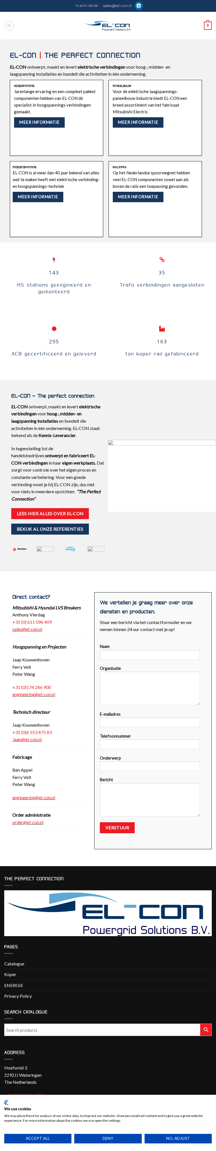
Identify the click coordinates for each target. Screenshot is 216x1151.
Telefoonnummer (115, 736)
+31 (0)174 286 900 (86, 5)
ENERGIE (13, 985)
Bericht (106, 779)
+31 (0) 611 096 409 (32, 622)
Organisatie (110, 668)
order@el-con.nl (27, 822)
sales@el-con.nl (117, 6)
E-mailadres (110, 714)
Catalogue (14, 963)
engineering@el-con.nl (33, 694)
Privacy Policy (18, 996)
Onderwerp (110, 758)
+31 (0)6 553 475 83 (32, 732)
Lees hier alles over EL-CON (50, 513)
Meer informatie (39, 122)
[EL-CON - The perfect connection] (108, 26)
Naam (105, 646)
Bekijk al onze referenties (50, 528)
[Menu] (9, 25)
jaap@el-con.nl (27, 739)
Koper (10, 974)
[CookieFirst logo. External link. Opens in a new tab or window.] (6, 1102)
